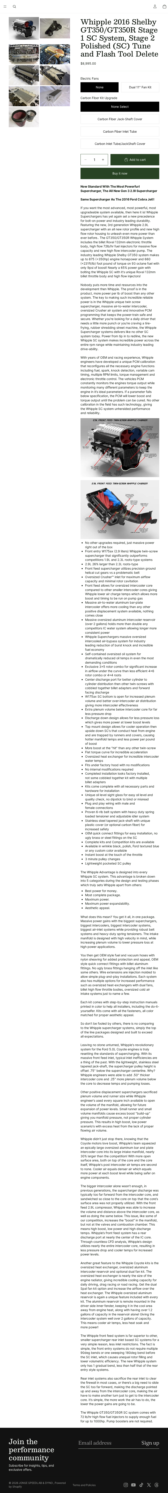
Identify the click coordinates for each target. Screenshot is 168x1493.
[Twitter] (149, 1485)
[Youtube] (133, 1485)
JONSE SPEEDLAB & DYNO (36, 1482)
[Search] (14, 6)
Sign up (150, 1443)
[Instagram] (125, 1485)
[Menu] (5, 7)
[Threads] (156, 1485)
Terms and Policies (84, 1485)
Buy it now (119, 173)
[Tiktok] (141, 1485)
